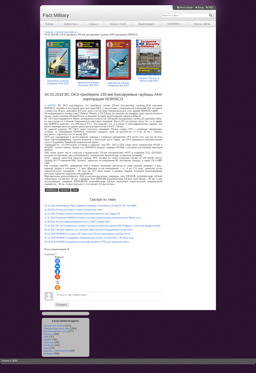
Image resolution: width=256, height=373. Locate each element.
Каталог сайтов (202, 24)
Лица (46, 348)
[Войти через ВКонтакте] (57, 266)
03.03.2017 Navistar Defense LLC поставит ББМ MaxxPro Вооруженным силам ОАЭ (88, 229)
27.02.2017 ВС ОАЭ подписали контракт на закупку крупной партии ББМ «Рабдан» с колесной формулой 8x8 (102, 225)
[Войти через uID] (57, 261)
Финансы (48, 334)
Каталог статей (118, 24)
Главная (49, 24)
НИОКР (48, 339)
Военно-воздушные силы (57, 328)
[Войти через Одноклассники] (57, 287)
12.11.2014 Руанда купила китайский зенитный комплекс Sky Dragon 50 (82, 213)
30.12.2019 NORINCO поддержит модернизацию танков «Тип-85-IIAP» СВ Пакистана (88, 237)
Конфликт (49, 345)
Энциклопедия (145, 24)
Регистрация (186, 7)
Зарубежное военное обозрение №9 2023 (88, 83)
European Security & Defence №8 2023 (148, 79)
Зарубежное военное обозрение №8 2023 (118, 84)
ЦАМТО (52, 105)
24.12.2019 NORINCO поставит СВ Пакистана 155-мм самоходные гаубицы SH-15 (87, 233)
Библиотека (70, 24)
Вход (200, 7)
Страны (93, 24)
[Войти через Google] (57, 282)
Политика (49, 342)
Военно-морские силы (55, 331)
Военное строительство (56, 350)
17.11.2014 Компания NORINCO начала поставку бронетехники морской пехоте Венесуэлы (92, 217)
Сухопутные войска (54, 325)
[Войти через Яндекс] (57, 276)
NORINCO (51, 190)
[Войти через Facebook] (57, 271)
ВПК (46, 337)
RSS (211, 7)
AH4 (75, 190)
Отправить (61, 304)
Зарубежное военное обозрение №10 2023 (58, 82)
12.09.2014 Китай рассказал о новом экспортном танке (73, 209)
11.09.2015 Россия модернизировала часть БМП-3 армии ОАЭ (77, 221)
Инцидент (49, 353)
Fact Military (56, 15)
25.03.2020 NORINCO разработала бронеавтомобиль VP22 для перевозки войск (86, 241)
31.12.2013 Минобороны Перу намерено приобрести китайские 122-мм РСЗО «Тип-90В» (90, 205)
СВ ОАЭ (65, 190)
